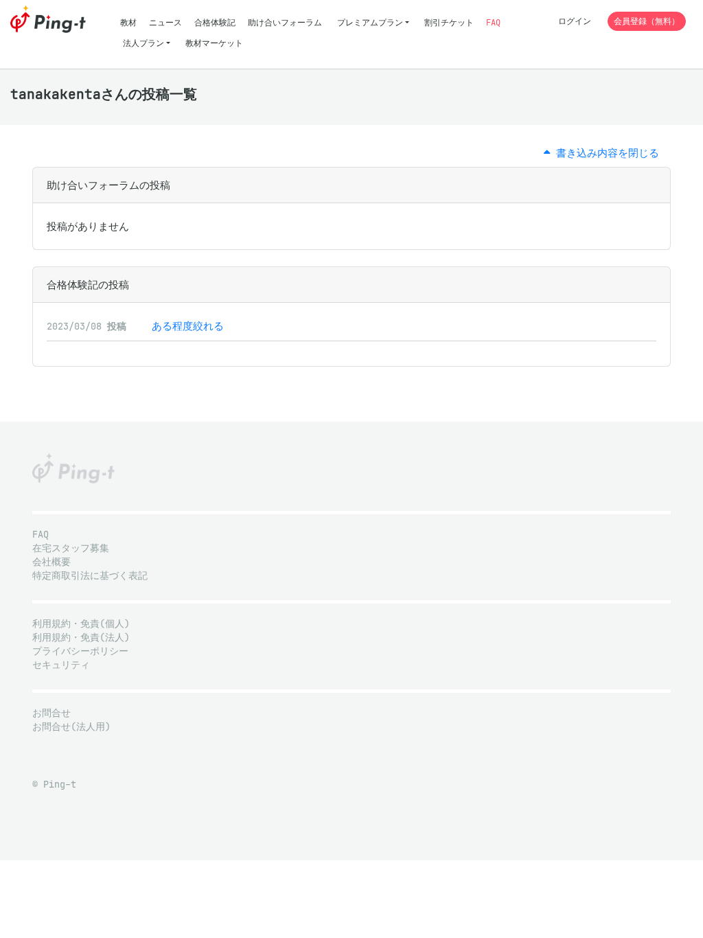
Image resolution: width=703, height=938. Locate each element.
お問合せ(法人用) (71, 727)
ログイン (574, 21)
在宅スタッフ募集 (70, 548)
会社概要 (51, 562)
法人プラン (143, 43)
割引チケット (449, 22)
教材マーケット (214, 43)
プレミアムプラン (370, 22)
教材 (128, 22)
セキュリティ (61, 665)
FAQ (493, 22)
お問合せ (51, 713)
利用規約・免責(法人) (81, 637)
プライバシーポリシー (80, 651)
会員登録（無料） (647, 21)
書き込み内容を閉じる (604, 152)
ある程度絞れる (188, 325)
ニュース (165, 22)
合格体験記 (214, 22)
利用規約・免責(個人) (81, 624)
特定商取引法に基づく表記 (90, 576)
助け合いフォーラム (285, 22)
